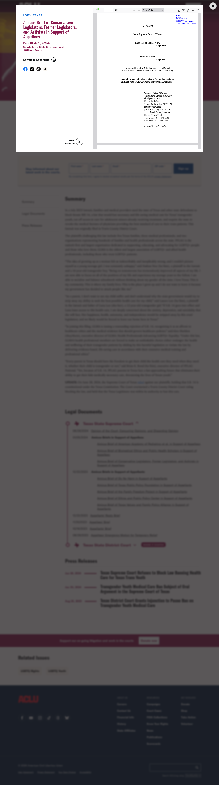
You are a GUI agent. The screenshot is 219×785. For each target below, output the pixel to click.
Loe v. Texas (32, 15)
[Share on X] (32, 70)
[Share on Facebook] (25, 70)
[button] (38, 69)
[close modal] (213, 6)
